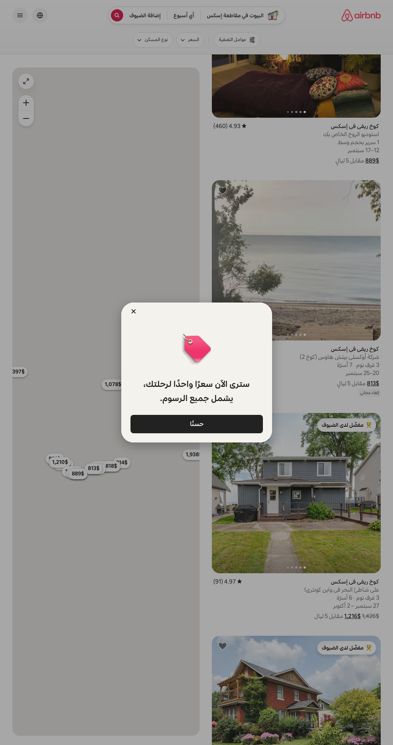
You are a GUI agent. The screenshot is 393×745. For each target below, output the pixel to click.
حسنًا (196, 423)
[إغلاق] (133, 311)
